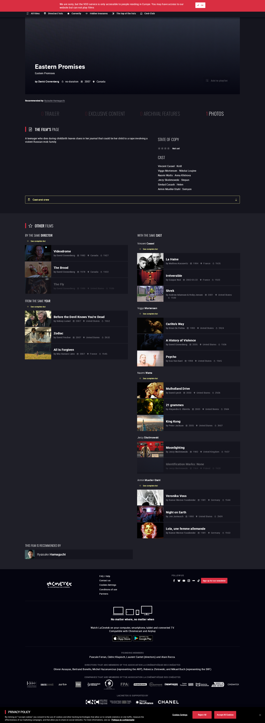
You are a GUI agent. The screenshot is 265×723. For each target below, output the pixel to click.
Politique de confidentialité (122, 719)
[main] (132, 715)
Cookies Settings (179, 714)
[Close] (260, 715)
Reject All (202, 714)
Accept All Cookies (225, 714)
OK (202, 5)
